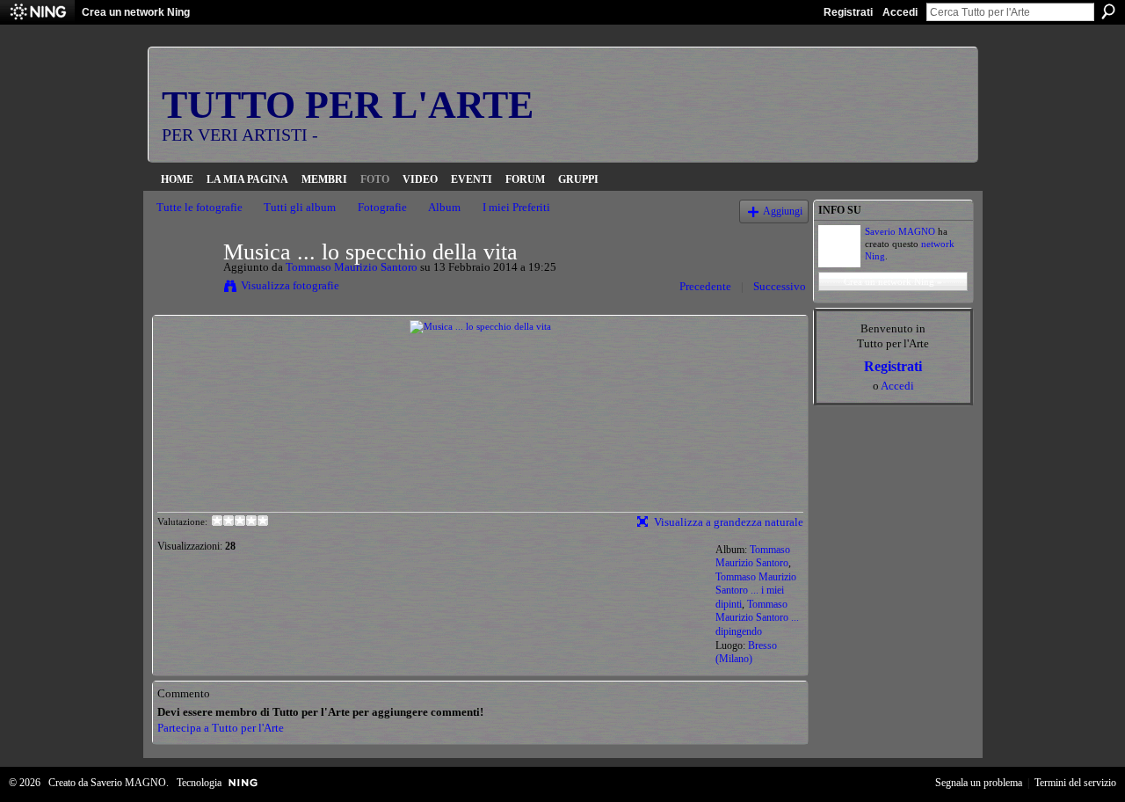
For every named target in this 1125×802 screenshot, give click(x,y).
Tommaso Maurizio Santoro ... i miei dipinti (755, 590)
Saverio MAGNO (900, 231)
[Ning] (37, 12)
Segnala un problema (978, 782)
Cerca (1108, 11)
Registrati (848, 12)
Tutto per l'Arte (347, 105)
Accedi (900, 12)
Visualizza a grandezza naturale (728, 522)
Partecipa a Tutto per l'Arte (220, 727)
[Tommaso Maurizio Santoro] (184, 288)
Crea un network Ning (136, 12)
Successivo (779, 286)
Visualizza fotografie (290, 285)
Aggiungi (782, 211)
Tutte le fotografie (199, 207)
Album (444, 207)
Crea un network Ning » (893, 281)
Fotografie (382, 207)
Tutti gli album (300, 207)
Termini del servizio (1075, 782)
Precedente (705, 286)
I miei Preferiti (516, 207)
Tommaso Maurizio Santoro (351, 266)
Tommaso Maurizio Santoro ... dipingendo (757, 618)
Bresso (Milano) (746, 652)
